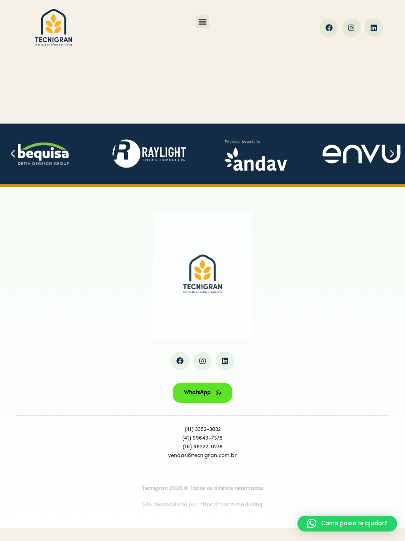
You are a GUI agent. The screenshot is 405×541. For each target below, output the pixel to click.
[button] (202, 22)
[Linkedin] (374, 28)
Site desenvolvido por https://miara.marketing (202, 505)
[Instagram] (351, 28)
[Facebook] (329, 28)
